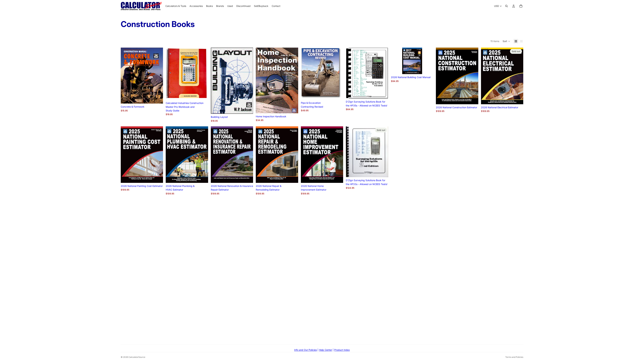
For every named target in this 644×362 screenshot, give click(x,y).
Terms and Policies (514, 357)
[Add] (158, 99)
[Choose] (203, 95)
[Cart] (521, 6)
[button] (506, 41)
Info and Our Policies (305, 349)
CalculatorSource (136, 357)
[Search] (506, 6)
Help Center (325, 349)
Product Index (342, 349)
